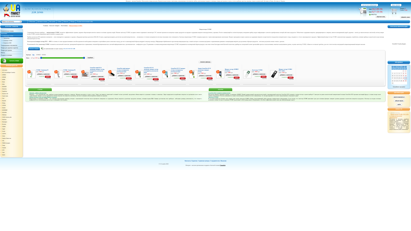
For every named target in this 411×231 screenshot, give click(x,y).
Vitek (3, 152)
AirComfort (4, 70)
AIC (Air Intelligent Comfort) (8, 72)
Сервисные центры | (204, 161)
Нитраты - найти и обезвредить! (37, 93)
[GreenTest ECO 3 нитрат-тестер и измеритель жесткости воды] (183, 79)
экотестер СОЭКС (44, 44)
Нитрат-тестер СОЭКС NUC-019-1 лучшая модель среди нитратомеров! (399, 116)
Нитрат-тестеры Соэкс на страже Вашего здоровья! (43, 97)
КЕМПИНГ (4, 110)
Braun (3, 81)
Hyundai (4, 100)
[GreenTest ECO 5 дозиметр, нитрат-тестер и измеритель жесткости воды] (156, 80)
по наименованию (49, 48)
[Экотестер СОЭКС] (264, 77)
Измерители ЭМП (7, 43)
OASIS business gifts (7, 117)
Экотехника (64, 25)
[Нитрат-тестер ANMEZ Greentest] (237, 78)
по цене (56, 48)
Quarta (3, 154)
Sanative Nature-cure (6, 138)
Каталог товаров (54, 25)
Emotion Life (5, 93)
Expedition (4, 91)
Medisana (4, 114)
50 (71, 48)
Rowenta (4, 124)
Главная (45, 25)
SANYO (4, 133)
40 (70, 48)
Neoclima (4, 119)
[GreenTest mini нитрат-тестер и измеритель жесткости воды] (129, 79)
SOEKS (4, 126)
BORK (3, 79)
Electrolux (4, 89)
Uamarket (223, 165)
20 (66, 48)
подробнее (48, 78)
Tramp (3, 145)
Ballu (3, 84)
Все (33, 55)
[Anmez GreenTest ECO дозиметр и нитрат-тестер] (210, 79)
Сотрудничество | (215, 161)
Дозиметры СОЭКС (7, 40)
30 (68, 48)
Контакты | (188, 161)
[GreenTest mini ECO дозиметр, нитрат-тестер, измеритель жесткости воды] (102, 80)
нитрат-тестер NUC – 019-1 (44, 41)
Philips (3, 103)
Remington (4, 121)
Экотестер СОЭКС (213, 97)
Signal (3, 129)
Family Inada (5, 96)
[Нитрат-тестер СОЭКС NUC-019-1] (290, 78)
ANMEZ (4, 74)
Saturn (3, 136)
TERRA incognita (6, 143)
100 (74, 48)
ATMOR (4, 77)
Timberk (4, 147)
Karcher (3, 107)
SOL (3, 140)
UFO (3, 150)
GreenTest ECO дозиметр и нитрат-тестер (219, 93)
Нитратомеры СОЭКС (8, 35)
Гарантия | (195, 161)
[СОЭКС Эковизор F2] (48, 77)
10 (64, 48)
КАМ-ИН (4, 112)
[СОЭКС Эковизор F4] (75, 77)
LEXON (4, 105)
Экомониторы (6, 38)
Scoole (3, 131)
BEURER (4, 86)
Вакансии (223, 161)
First (3, 98)
